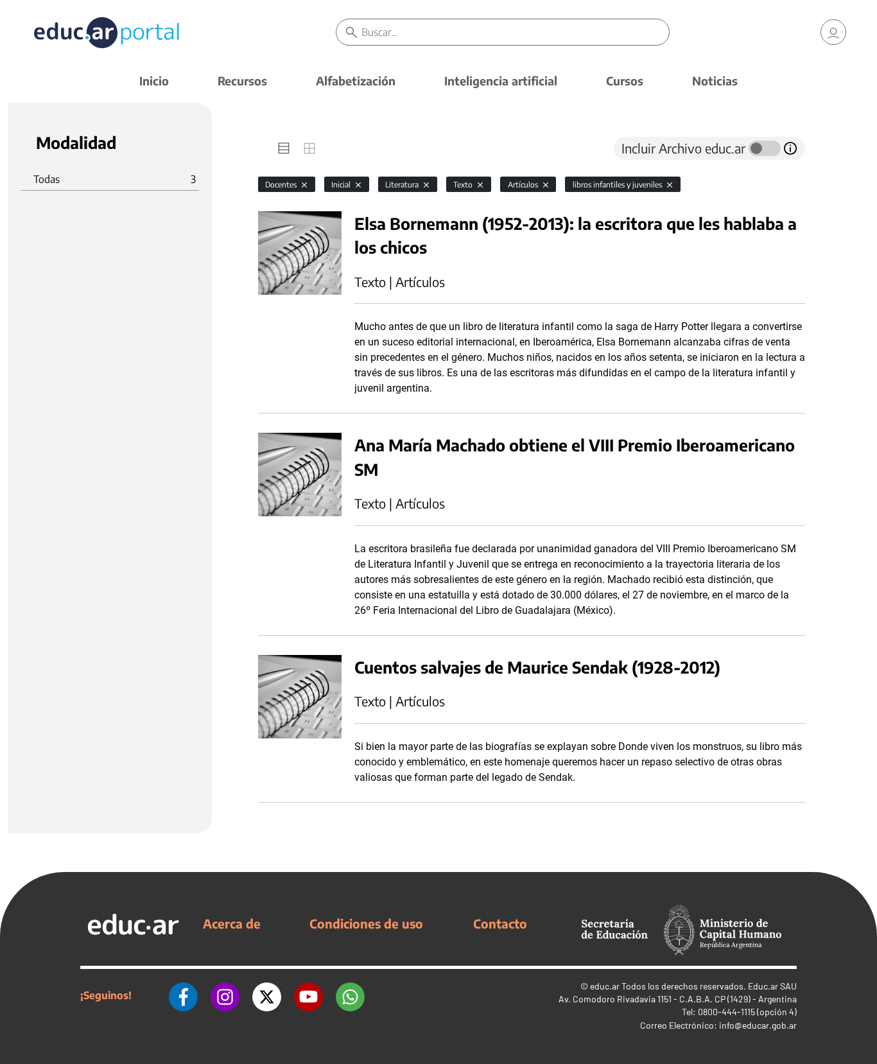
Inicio (154, 80)
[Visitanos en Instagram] (225, 995)
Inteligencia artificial (500, 80)
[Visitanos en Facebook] (183, 995)
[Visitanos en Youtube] (308, 995)
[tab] (284, 148)
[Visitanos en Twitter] (266, 995)
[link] (833, 32)
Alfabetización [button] (355, 80)
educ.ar (605, 986)
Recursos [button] (242, 80)
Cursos (624, 80)
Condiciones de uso (366, 923)
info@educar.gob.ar (758, 1025)
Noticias (715, 80)
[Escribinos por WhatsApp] (350, 995)
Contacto (500, 923)
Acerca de (232, 923)
